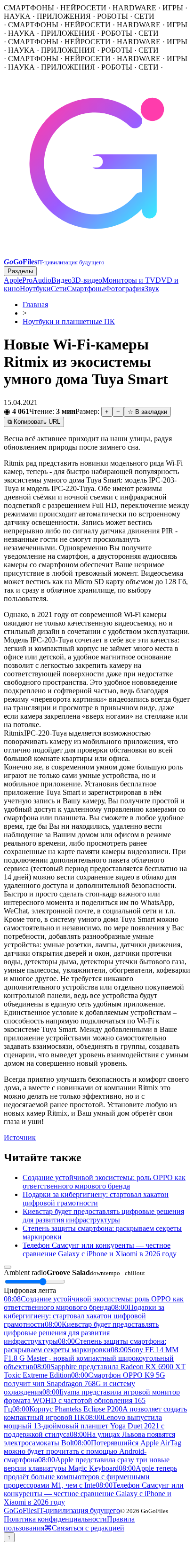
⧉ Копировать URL (34, 421)
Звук (152, 289)
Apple (13, 280)
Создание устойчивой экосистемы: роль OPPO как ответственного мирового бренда (104, 1181)
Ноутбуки (35, 289)
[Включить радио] (7, 1267)
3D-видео (87, 280)
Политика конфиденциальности (55, 1519)
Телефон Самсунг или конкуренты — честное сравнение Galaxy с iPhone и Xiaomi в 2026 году (100, 1249)
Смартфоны (86, 289)
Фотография (125, 289)
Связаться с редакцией (88, 1528)
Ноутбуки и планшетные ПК (69, 321)
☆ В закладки (147, 411)
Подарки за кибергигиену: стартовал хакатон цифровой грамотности (96, 1198)
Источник (20, 1138)
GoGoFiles (62, 1510)
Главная (35, 305)
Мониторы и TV (128, 280)
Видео (61, 280)
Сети (59, 289)
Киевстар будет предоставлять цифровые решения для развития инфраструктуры (103, 1215)
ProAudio (36, 280)
